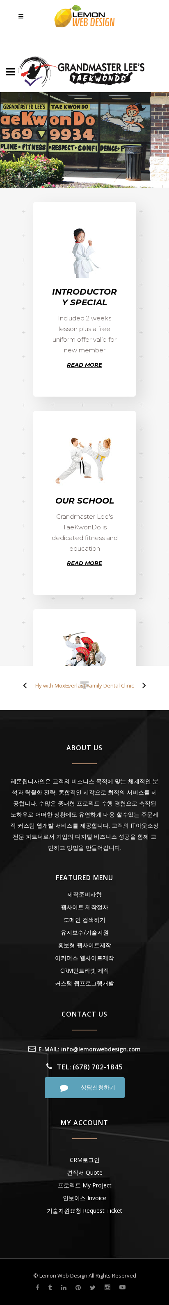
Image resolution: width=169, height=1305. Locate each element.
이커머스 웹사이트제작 (84, 958)
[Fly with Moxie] (27, 685)
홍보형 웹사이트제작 (84, 945)
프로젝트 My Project (85, 1185)
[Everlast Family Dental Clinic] (142, 685)
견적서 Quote (85, 1172)
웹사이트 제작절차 (84, 907)
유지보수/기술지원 (85, 932)
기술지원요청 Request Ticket (84, 1210)
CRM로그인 (85, 1160)
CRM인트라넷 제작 (84, 970)
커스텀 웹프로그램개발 (84, 983)
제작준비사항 (84, 894)
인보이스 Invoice (84, 1198)
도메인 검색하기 (84, 920)
